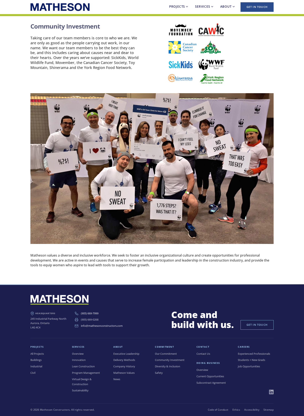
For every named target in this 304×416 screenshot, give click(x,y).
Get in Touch (257, 7)
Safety (159, 373)
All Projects (37, 354)
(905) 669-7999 (89, 313)
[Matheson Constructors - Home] (60, 7)
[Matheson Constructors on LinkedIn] (271, 392)
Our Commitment (166, 354)
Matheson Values (124, 373)
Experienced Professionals (254, 354)
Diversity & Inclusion (167, 366)
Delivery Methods (124, 360)
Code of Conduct (218, 409)
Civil (32, 373)
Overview (78, 354)
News (116, 379)
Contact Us (203, 354)
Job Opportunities (249, 366)
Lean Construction (83, 366)
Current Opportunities (210, 376)
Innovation (79, 360)
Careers (244, 346)
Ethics (236, 409)
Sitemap (268, 409)
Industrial (36, 366)
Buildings (36, 360)
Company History (124, 366)
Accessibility (251, 409)
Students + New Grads (251, 360)
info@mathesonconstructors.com (102, 326)
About (226, 6)
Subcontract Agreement (211, 383)
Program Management (86, 373)
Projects (177, 6)
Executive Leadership (126, 354)
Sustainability (80, 390)
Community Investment (169, 360)
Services (202, 6)
